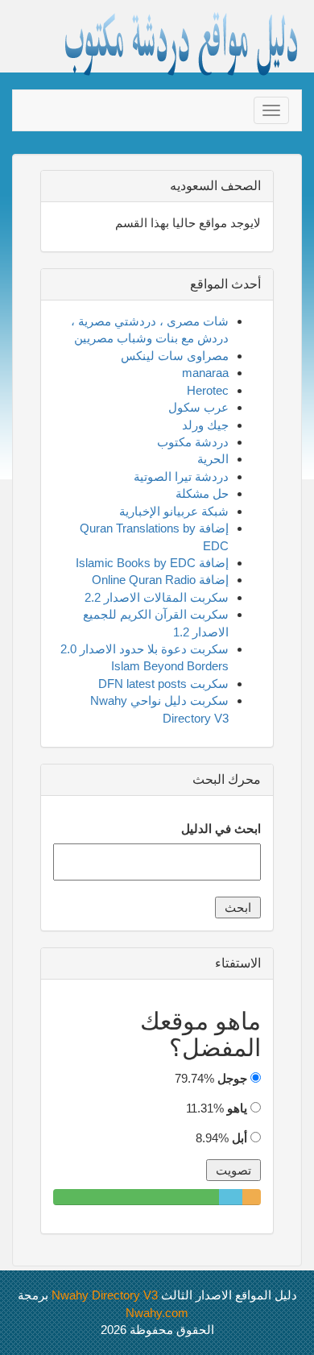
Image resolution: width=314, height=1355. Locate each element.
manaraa (205, 372)
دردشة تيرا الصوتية (181, 476)
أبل (239, 1138)
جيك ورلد (205, 425)
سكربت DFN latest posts (163, 683)
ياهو (237, 1108)
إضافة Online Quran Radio (160, 579)
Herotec (208, 390)
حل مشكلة (202, 493)
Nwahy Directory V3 (105, 1295)
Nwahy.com (157, 1313)
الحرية (213, 459)
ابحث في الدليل (221, 828)
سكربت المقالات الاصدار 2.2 (157, 597)
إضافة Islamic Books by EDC (152, 563)
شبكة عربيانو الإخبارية (174, 511)
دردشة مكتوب (193, 442)
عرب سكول (198, 407)
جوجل (232, 1078)
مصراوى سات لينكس (175, 356)
